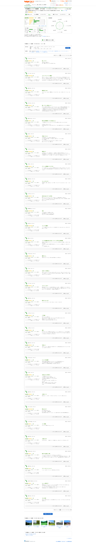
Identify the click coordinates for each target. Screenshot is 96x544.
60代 (47, 48)
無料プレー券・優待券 (42, 4)
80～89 (39, 46)
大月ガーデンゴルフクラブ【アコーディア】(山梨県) (60, 527)
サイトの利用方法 (58, 541)
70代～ (51, 48)
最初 (54, 55)
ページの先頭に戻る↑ (69, 538)
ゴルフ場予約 (28, 4)
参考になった (66, 68)
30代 (38, 48)
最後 (71, 55)
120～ (54, 46)
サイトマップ (63, 541)
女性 (38, 47)
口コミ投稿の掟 (44, 36)
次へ (69, 55)
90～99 (42, 46)
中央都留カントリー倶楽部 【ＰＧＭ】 (49, 7)
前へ (56, 55)
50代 (44, 48)
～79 (35, 46)
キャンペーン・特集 (35, 4)
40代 (41, 48)
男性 (35, 47)
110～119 (50, 46)
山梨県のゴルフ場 (35, 7)
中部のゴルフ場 (30, 7)
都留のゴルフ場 (41, 7)
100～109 (46, 46)
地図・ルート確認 (64, 10)
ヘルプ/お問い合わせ (69, 541)
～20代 (36, 48)
